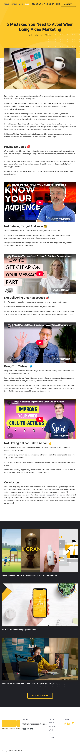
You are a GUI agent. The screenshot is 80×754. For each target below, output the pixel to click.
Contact (68, 4)
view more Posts (40, 696)
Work (21, 4)
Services (14, 4)
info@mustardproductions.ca (34, 724)
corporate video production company (52, 495)
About (6, 4)
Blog (27, 4)
